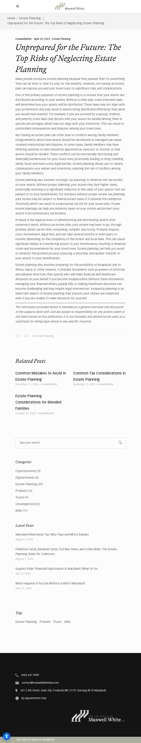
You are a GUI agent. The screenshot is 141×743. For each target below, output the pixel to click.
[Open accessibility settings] (6, 736)
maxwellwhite (23, 39)
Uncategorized (25, 504)
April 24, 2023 (42, 39)
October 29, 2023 (25, 413)
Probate (20, 491)
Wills (18, 510)
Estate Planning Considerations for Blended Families (38, 402)
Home (11, 18)
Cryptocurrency (25, 471)
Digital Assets (24, 477)
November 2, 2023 (84, 384)
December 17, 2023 (26, 384)
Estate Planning (30, 18)
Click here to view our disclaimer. (35, 740)
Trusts (19, 497)
